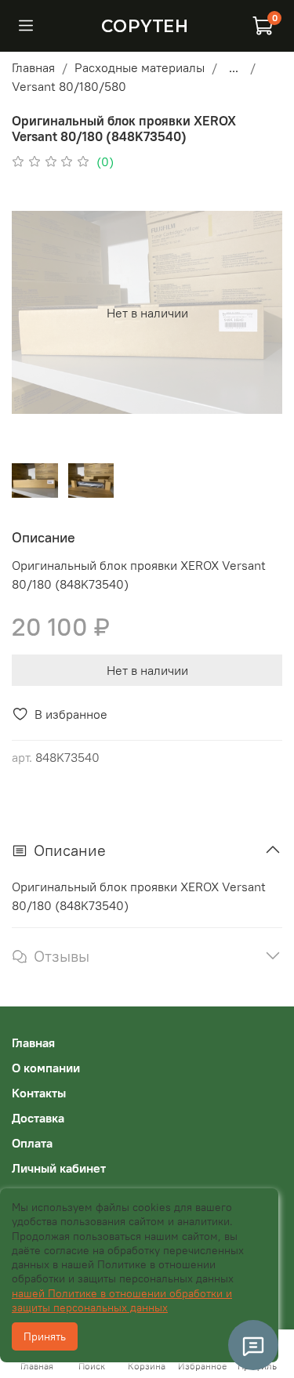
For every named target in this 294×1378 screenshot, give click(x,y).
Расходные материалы (139, 67)
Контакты (39, 1093)
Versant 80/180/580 (69, 86)
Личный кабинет (59, 1168)
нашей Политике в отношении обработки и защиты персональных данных (122, 1300)
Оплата (32, 1143)
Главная (33, 67)
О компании (46, 1067)
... (233, 67)
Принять (45, 1336)
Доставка (38, 1118)
